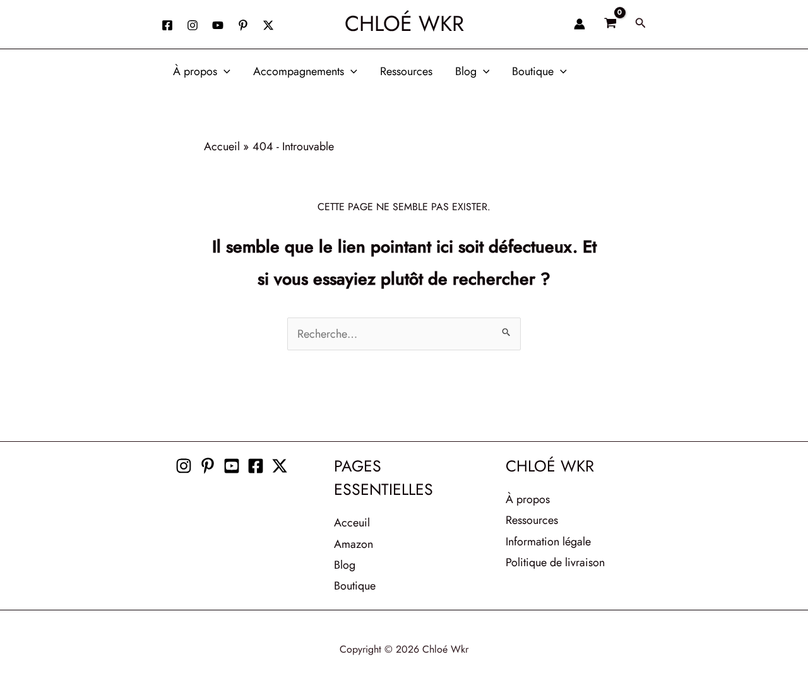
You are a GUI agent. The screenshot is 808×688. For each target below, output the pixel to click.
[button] (640, 24)
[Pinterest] (207, 466)
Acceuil (352, 522)
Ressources (406, 71)
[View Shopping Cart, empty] (610, 24)
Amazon (353, 544)
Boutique (533, 71)
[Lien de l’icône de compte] (579, 24)
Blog (466, 71)
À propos (195, 71)
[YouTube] (217, 25)
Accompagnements (298, 71)
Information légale (548, 541)
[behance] (243, 25)
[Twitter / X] (268, 25)
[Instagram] (192, 25)
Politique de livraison (555, 562)
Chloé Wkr (404, 23)
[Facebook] (167, 25)
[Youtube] (231, 466)
